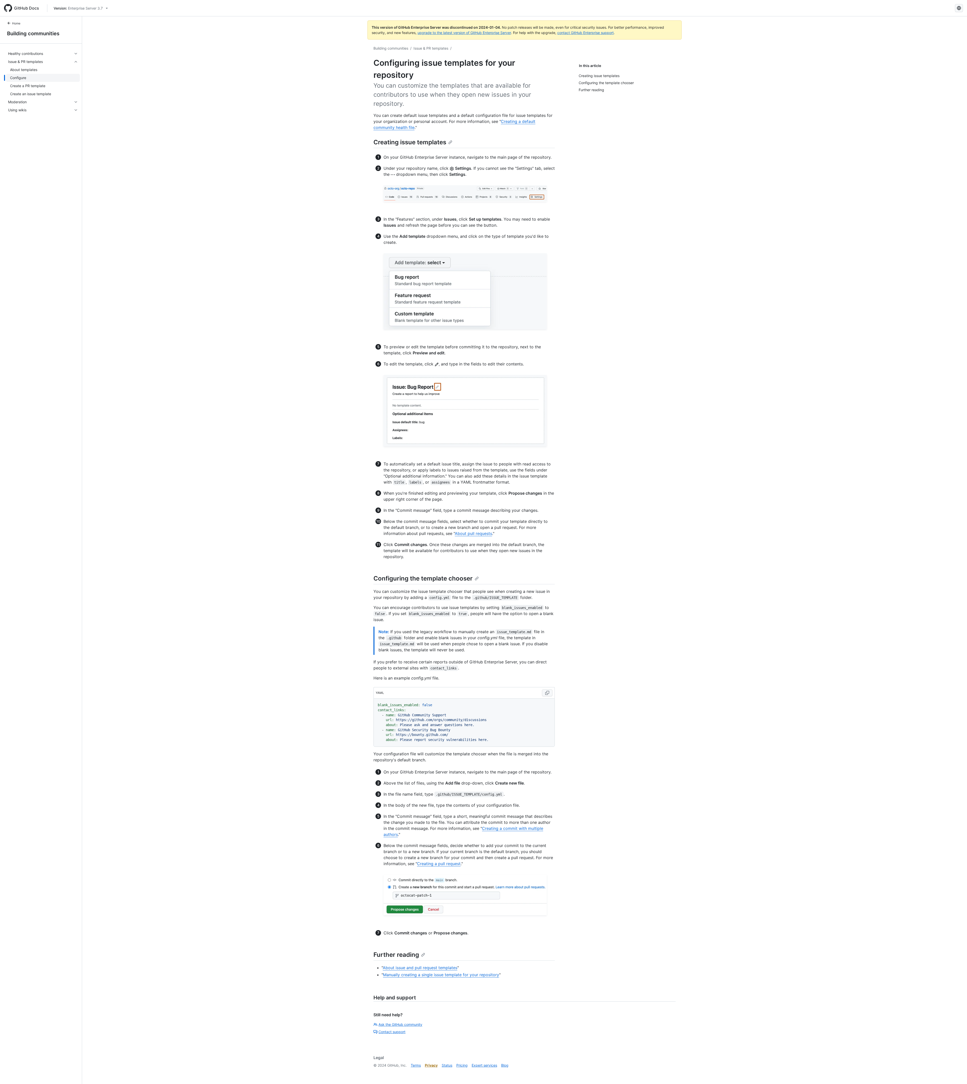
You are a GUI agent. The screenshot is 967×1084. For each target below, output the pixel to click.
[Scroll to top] (956, 1073)
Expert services (484, 1065)
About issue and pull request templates (420, 967)
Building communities (33, 33)
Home (16, 23)
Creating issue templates (409, 142)
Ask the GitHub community (400, 1024)
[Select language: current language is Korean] (959, 8)
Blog (504, 1065)
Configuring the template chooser (423, 578)
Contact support (391, 1032)
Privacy (431, 1065)
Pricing (462, 1065)
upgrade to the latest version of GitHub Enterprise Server (464, 32)
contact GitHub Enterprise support (585, 32)
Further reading (396, 954)
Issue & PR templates (430, 48)
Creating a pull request (439, 863)
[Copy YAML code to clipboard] (547, 692)
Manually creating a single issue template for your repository (441, 974)
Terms (416, 1065)
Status (447, 1065)
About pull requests (473, 533)
